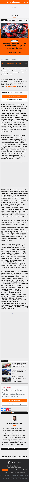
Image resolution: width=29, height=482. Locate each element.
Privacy (5, 472)
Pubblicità (22, 472)
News (3, 20)
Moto (2, 59)
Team (20, 20)
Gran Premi (12, 20)
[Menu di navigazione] (1, 2)
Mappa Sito (18, 469)
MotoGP (14, 59)
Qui (15, 271)
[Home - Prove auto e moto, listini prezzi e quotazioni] (13, 2)
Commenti (15, 413)
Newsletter (4, 469)
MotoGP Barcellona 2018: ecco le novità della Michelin (19, 371)
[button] (9, 466)
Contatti (25, 469)
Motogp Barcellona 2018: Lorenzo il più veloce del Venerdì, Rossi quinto (19, 365)
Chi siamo (11, 469)
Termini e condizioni (14, 472)
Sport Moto (8, 59)
